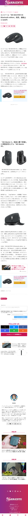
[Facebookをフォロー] (23, 327)
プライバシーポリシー (14, 506)
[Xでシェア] (2, 26)
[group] (14, 443)
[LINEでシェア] (12, 26)
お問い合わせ (14, 509)
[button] (14, 26)
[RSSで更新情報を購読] (23, 330)
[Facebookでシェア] (7, 26)
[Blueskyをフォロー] (14, 327)
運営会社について (14, 504)
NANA (14, 403)
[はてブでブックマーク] (9, 26)
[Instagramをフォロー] (5, 330)
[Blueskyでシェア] (4, 26)
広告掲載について (14, 508)
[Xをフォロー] (5, 327)
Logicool (4, 298)
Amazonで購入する (19, 96)
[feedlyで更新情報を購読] (14, 330)
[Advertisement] (14, 120)
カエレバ (21, 93)
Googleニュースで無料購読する (14, 334)
